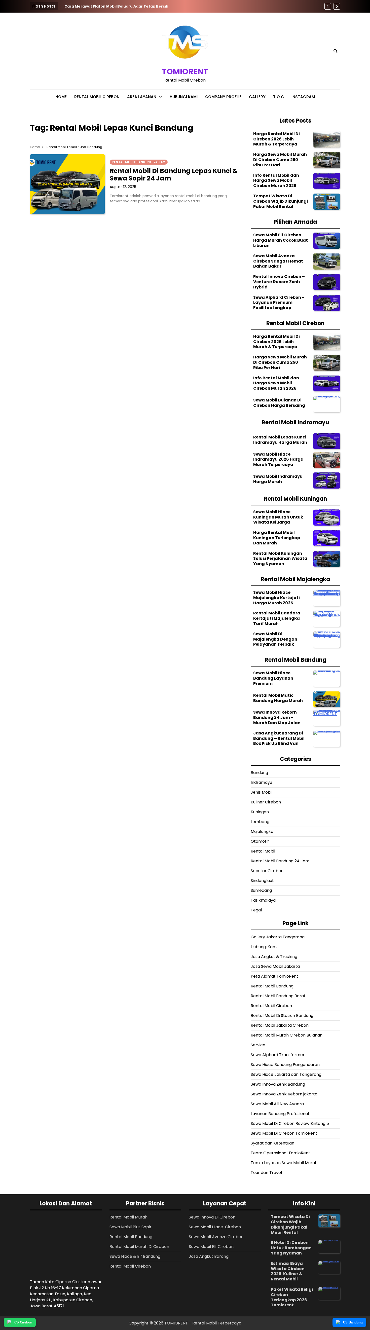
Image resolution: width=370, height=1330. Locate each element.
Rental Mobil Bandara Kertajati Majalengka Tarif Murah (276, 618)
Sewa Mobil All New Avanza (277, 1104)
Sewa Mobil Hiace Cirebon (215, 1227)
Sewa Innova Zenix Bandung (278, 1084)
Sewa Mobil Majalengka (148, 154)
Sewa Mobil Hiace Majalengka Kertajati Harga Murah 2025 (276, 597)
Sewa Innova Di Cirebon (212, 1217)
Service (258, 1045)
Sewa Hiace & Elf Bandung (134, 1256)
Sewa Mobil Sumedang (148, 118)
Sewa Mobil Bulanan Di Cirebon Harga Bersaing (279, 402)
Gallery (257, 96)
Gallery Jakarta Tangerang (278, 937)
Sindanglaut (262, 880)
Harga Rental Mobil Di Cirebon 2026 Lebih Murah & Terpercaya (276, 139)
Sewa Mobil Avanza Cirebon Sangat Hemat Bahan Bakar (278, 261)
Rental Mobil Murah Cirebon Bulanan (286, 1035)
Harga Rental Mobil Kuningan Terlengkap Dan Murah (276, 538)
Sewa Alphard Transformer (278, 1055)
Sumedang (261, 890)
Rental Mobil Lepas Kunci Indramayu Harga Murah (280, 439)
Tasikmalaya (263, 900)
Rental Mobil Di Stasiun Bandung (282, 1015)
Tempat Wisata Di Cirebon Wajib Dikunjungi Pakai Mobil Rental (280, 201)
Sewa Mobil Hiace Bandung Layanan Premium (273, 678)
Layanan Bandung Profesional (280, 1114)
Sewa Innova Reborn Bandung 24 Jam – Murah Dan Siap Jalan (277, 717)
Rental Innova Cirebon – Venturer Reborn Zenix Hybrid (279, 282)
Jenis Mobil (261, 792)
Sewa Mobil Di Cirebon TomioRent (284, 1133)
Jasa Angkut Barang (209, 1256)
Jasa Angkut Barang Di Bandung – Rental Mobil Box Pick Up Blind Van (279, 738)
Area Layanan (141, 96)
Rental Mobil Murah (128, 1217)
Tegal (256, 910)
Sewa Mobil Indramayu (148, 144)
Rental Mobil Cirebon (97, 96)
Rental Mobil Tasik (143, 173)
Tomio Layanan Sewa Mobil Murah (284, 1163)
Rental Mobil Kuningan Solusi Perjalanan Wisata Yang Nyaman (280, 558)
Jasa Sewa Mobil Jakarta (275, 966)
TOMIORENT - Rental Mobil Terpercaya (202, 1323)
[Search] (335, 51)
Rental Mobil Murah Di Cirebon (139, 1246)
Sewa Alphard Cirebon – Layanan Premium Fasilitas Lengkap (279, 302)
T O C (278, 96)
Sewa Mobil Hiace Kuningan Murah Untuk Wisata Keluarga (278, 517)
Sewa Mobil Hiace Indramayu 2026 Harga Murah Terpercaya (278, 459)
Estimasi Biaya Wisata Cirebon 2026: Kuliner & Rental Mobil (288, 1271)
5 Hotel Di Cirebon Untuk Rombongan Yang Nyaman (291, 1248)
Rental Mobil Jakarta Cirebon (280, 1025)
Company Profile (223, 96)
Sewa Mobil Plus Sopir (130, 1227)
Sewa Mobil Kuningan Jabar (146, 131)
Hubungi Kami (184, 96)
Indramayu (261, 782)
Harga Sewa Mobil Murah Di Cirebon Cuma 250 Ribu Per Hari (280, 160)
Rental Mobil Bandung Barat (279, 996)
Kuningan (260, 812)
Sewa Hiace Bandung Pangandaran (285, 1064)
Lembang (260, 822)
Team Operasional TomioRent (280, 1153)
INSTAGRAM (303, 96)
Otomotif (260, 841)
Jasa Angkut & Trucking (274, 956)
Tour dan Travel (266, 1172)
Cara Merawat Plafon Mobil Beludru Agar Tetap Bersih (116, 6)
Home (61, 96)
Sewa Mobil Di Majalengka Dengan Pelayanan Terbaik (275, 639)
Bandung (259, 772)
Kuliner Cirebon (266, 802)
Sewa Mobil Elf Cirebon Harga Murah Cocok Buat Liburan (280, 240)
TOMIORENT (185, 71)
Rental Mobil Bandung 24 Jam (280, 861)
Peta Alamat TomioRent (274, 976)
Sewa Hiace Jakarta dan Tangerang (286, 1074)
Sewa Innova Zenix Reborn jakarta (284, 1094)
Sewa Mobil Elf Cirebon (211, 1246)
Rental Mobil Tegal (144, 164)
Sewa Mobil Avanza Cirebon (216, 1237)
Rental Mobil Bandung (147, 108)
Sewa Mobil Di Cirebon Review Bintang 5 (290, 1123)
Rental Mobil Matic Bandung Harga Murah (278, 698)
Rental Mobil (263, 851)
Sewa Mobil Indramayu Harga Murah (278, 479)
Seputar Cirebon (267, 871)
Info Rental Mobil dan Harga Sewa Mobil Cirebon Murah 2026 (276, 180)
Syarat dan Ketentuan (272, 1143)
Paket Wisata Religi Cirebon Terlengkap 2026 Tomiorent (292, 1297)
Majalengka (262, 831)
